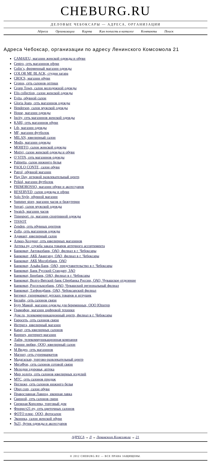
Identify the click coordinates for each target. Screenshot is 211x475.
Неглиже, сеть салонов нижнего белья (43, 384)
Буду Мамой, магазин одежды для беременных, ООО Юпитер (62, 305)
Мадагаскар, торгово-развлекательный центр (48, 359)
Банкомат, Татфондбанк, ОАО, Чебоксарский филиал (55, 290)
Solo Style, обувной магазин (36, 197)
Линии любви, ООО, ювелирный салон (44, 344)
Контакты (149, 31)
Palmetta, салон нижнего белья (37, 162)
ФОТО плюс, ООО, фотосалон (37, 414)
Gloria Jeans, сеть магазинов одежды (42, 103)
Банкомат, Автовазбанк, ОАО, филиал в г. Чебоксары (55, 251)
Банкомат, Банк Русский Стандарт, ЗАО (44, 271)
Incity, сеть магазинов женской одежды (44, 118)
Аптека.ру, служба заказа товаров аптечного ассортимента (59, 246)
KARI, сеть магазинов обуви (36, 122)
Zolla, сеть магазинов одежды (37, 231)
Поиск (168, 31)
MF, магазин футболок (31, 133)
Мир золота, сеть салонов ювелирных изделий (50, 374)
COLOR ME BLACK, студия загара (41, 73)
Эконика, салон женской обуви (38, 419)
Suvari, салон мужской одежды (38, 206)
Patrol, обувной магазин (32, 172)
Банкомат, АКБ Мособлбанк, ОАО (40, 261)
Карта (87, 31)
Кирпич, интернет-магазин (35, 335)
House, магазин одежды (32, 113)
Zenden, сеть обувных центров (37, 226)
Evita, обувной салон (30, 98)
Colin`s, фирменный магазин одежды (43, 68)
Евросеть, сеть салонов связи (36, 320)
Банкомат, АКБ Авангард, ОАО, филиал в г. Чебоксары (56, 256)
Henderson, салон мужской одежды (41, 108)
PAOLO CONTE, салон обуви (37, 167)
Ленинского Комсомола (113, 437)
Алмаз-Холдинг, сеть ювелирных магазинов (48, 241)
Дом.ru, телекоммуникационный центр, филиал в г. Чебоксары (63, 315)
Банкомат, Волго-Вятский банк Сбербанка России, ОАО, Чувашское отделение (75, 280)
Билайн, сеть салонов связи (35, 300)
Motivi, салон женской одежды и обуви (44, 152)
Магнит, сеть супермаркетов (36, 354)
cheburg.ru (105, 11)
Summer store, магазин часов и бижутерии (47, 202)
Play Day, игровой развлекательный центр (46, 177)
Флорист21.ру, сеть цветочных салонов (44, 409)
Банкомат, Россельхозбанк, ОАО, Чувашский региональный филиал (66, 285)
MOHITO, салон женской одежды (40, 147)
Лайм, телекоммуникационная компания (45, 340)
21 (137, 437)
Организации (65, 31)
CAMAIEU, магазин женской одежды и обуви (49, 58)
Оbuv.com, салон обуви (32, 389)
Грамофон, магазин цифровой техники (44, 310)
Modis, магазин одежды (32, 142)
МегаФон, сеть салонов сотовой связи (43, 364)
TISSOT (20, 221)
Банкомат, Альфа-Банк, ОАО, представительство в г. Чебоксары (63, 266)
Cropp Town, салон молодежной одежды (45, 88)
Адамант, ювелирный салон (35, 236)
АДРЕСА (78, 437)
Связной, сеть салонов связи (36, 399)
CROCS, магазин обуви (32, 78)
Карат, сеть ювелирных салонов (38, 330)
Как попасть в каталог (116, 31)
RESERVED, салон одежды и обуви (41, 192)
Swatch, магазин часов (31, 211)
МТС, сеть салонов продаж (35, 379)
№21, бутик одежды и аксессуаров (40, 423)
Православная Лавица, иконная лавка (43, 394)
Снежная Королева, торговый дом (40, 404)
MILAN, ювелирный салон (35, 137)
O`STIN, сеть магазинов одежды (39, 157)
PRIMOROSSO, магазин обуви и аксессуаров (49, 187)
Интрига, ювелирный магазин (37, 325)
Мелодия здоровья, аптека (34, 369)
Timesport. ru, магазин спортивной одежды (47, 216)
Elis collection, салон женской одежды (43, 93)
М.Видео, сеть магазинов (33, 350)
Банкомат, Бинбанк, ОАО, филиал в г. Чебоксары (52, 275)
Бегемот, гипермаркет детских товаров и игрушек (52, 295)
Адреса (43, 31)
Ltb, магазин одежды (30, 128)
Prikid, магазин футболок (33, 182)
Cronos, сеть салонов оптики (36, 83)
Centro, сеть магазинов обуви (36, 64)
